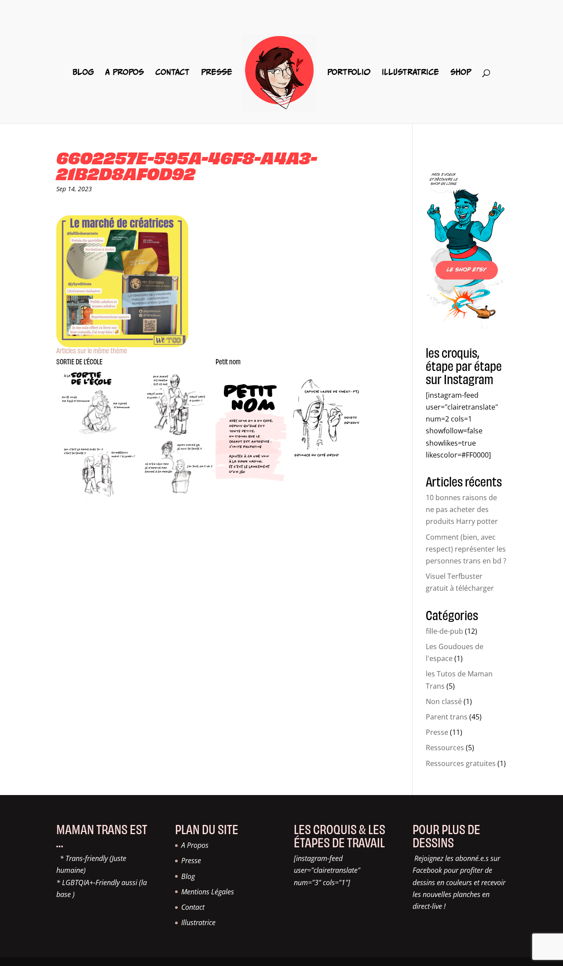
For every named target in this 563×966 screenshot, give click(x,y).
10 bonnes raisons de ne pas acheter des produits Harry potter (462, 509)
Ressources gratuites (461, 763)
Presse (216, 72)
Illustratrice (410, 72)
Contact (172, 72)
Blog (83, 72)
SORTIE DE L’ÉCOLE (79, 361)
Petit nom (228, 361)
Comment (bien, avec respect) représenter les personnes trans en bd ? (466, 549)
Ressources (445, 747)
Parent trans (447, 717)
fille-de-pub (444, 631)
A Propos (124, 72)
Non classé (444, 701)
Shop (460, 72)
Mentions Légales (207, 892)
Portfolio (348, 72)
